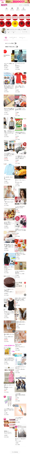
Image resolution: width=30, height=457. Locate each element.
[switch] (15, 43)
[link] (9, 56)
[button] (3, 30)
